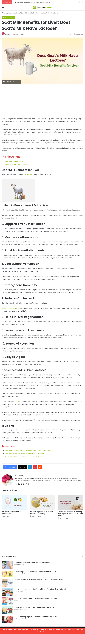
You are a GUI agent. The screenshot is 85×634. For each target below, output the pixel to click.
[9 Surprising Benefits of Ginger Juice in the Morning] (42, 502)
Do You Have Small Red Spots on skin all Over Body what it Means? (39, 580)
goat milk (30, 175)
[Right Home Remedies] (42, 7)
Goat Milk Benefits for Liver (15, 161)
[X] (16, 484)
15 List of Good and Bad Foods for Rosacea (13, 513)
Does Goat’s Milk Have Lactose (16, 165)
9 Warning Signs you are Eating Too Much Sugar (32, 562)
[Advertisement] (42, 102)
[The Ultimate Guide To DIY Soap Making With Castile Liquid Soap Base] (70, 502)
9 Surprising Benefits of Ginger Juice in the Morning (41, 513)
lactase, (18, 401)
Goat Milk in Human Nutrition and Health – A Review (24, 457)
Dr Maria (7, 34)
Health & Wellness (14, 13)
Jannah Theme (7, 629)
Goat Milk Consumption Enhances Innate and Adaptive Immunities (29, 450)
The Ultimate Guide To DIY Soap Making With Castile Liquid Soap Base (70, 514)
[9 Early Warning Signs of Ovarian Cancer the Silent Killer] (7, 619)
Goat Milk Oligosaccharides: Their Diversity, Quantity (24, 454)
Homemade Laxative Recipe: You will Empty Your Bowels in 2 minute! (40, 589)
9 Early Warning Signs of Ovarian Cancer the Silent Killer (35, 617)
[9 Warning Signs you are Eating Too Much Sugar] (7, 565)
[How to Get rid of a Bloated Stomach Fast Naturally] (7, 610)
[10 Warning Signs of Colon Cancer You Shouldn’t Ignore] (7, 574)
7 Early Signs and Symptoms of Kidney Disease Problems (36, 598)
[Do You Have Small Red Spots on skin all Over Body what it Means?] (7, 583)
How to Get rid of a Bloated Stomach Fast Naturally (34, 607)
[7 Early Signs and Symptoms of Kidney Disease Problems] (7, 601)
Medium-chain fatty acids (11, 308)
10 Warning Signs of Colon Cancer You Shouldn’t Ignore (35, 572)
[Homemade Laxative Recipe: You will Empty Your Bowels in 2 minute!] (7, 592)
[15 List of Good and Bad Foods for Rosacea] (14, 502)
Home (5, 13)
